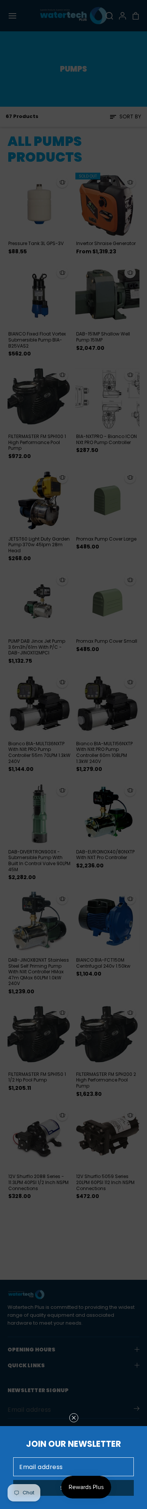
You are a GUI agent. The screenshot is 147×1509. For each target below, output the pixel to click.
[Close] (74, 1418)
